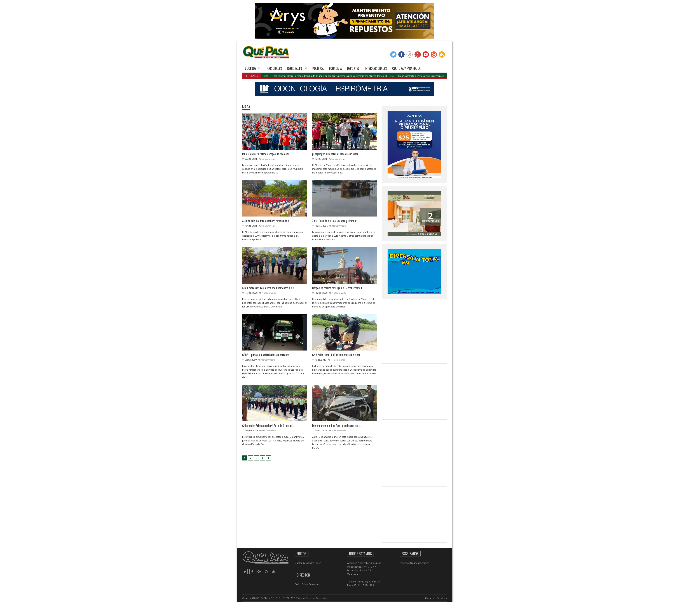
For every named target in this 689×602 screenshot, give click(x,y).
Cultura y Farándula (406, 68)
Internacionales (376, 68)
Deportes (353, 68)
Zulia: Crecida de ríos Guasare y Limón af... (335, 221)
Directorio (442, 598)
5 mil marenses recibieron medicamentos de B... (269, 288)
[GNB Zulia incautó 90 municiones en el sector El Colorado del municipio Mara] (347, 332)
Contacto (429, 598)
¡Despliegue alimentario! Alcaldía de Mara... (336, 154)
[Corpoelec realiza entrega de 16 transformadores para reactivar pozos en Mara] (347, 265)
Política (318, 68)
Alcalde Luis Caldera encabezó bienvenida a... (266, 221)
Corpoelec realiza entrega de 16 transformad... (338, 288)
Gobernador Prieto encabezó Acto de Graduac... (268, 426)
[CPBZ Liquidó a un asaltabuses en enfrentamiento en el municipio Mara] (277, 332)
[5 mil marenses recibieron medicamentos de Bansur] (277, 265)
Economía (335, 68)
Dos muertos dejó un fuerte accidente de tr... (337, 426)
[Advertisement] (414, 330)
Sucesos (250, 68)
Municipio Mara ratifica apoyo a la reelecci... (266, 154)
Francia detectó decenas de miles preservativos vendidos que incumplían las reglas (408, 75)
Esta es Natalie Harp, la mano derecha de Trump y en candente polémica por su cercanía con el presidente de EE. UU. (300, 75)
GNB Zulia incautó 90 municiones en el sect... (337, 355)
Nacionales (274, 68)
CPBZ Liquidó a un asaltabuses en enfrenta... (266, 355)
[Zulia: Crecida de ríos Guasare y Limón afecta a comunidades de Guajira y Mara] (347, 198)
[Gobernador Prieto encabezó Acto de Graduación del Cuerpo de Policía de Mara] (277, 403)
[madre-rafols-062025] (344, 89)
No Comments (268, 158)
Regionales (294, 68)
